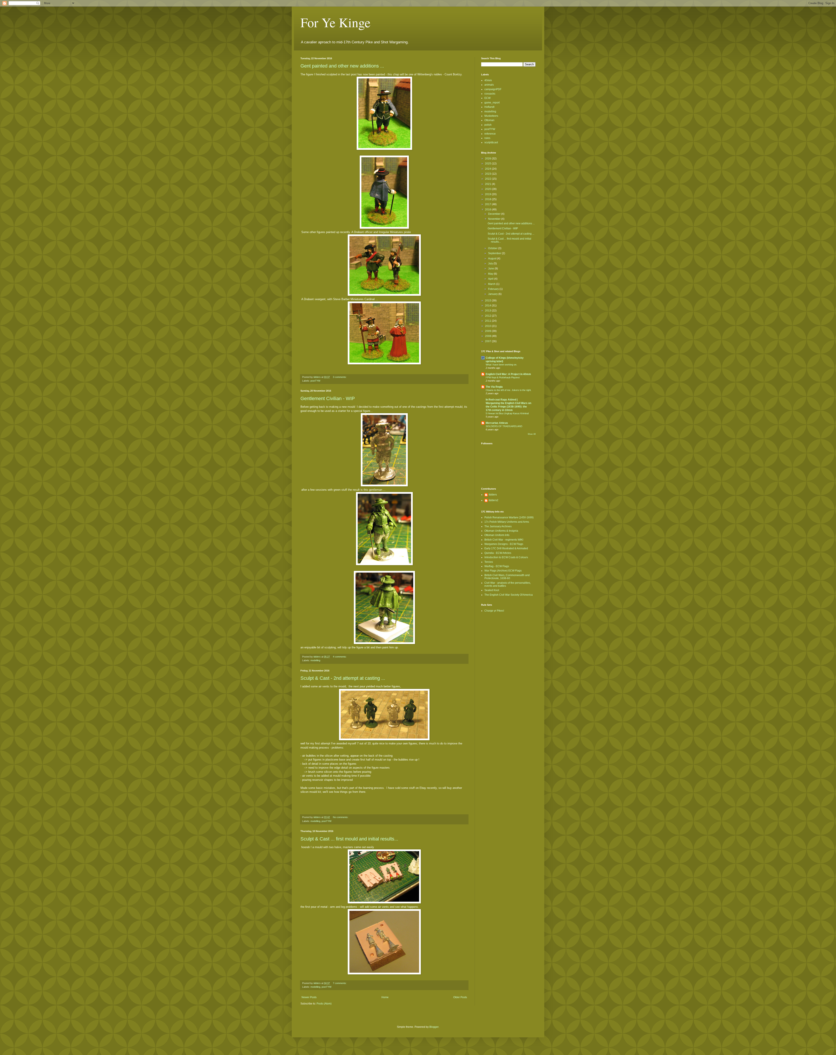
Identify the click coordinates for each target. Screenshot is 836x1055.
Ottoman (489, 120)
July (491, 263)
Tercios (488, 561)
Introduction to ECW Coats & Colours (506, 557)
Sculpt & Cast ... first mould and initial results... (349, 839)
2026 (488, 158)
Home (385, 997)
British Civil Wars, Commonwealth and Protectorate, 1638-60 (507, 577)
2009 (488, 331)
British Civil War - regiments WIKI (503, 539)
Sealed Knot (491, 590)
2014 (488, 305)
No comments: (341, 817)
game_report (492, 102)
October (493, 248)
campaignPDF (492, 89)
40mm (488, 80)
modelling (315, 660)
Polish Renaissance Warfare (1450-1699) (509, 517)
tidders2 (493, 500)
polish (488, 124)
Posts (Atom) (324, 1003)
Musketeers (491, 115)
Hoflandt (489, 106)
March (492, 284)
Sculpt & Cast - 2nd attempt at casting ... (342, 678)
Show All (532, 434)
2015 (488, 300)
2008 (488, 336)
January (493, 294)
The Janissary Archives (498, 526)
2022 (488, 178)
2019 (488, 194)
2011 (488, 320)
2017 (488, 204)
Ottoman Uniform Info (496, 535)
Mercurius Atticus (497, 422)
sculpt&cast (491, 142)
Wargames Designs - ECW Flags (503, 544)
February (493, 289)
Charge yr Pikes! (494, 610)
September (495, 253)
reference (490, 133)
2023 (488, 173)
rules (487, 138)
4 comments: (340, 656)
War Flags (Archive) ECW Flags (503, 570)
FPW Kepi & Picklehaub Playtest (503, 377)
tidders (493, 494)
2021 (488, 184)
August (492, 258)
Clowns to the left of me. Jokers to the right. (508, 390)
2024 (488, 168)
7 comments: (340, 983)
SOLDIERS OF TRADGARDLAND (504, 426)
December (494, 213)
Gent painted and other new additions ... (342, 66)
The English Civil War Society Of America (508, 594)
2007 (488, 341)
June (491, 268)
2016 (488, 209)
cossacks (489, 93)
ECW (487, 98)
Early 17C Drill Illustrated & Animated (506, 548)
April (491, 278)
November (494, 218)
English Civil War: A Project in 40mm (508, 374)
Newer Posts (309, 997)
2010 (488, 326)
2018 (488, 199)
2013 (488, 310)
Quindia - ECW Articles (497, 553)
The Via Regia (494, 386)
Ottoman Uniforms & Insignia (501, 530)
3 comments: (340, 377)
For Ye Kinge (335, 22)
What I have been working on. (501, 364)
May (491, 273)
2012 (488, 315)
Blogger (433, 1026)
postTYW (315, 380)
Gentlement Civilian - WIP (327, 398)
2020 (488, 189)
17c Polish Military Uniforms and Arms (506, 521)
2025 (488, 163)
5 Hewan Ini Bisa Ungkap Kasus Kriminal (507, 413)
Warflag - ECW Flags (496, 566)
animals (489, 84)
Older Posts (460, 997)
